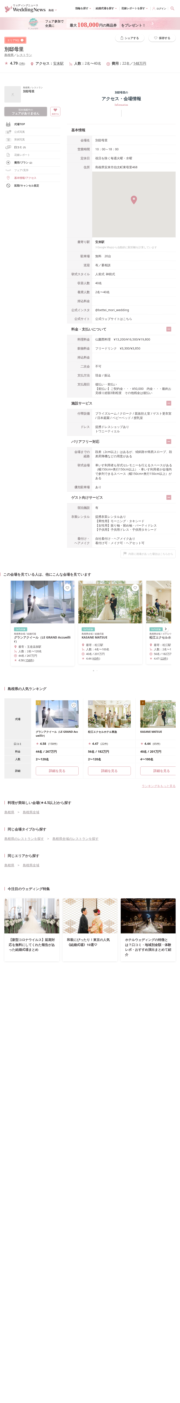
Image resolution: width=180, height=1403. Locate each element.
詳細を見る (109, 770)
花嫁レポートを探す (133, 8)
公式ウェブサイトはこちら (113, 319)
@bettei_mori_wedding (112, 310)
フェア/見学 (21, 170)
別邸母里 (14, 49)
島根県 (9, 55)
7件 (22, 64)
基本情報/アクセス (25, 178)
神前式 (110, 274)
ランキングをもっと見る (159, 786)
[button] (90, 671)
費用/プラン (23, 162)
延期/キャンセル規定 (26, 185)
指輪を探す (81, 8)
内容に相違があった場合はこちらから (150, 554)
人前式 (99, 274)
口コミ (20, 147)
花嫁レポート (22, 155)
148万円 (139, 63)
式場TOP (19, 124)
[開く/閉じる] (168, 329)
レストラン (24, 55)
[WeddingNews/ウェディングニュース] (25, 11)
